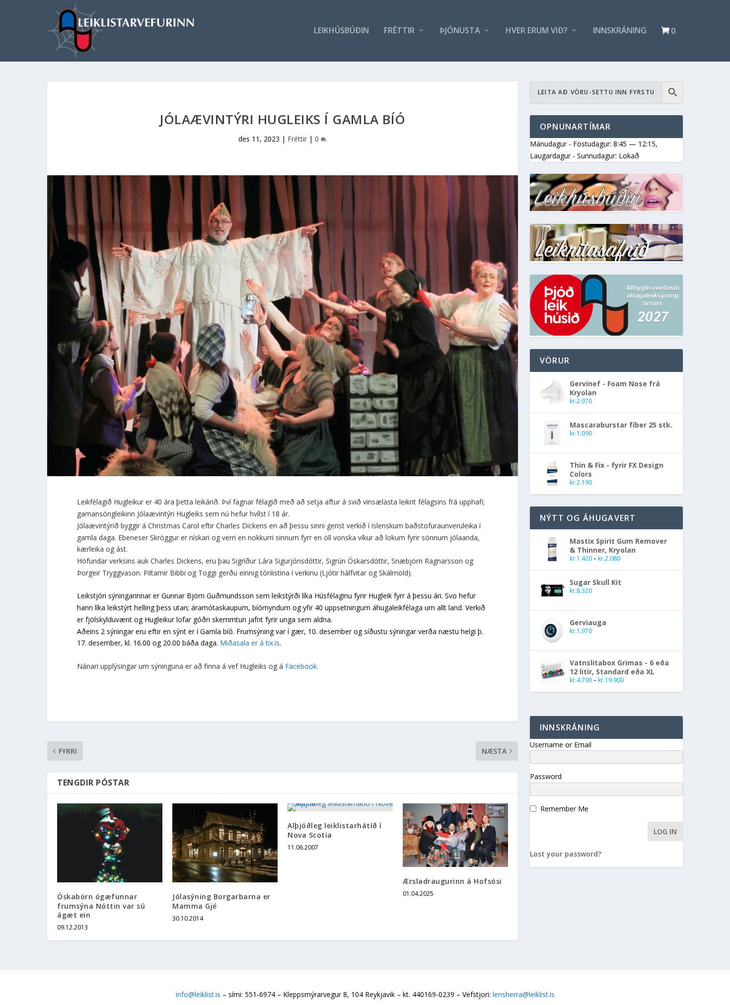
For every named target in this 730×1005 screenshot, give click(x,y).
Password (546, 776)
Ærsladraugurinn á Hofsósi (452, 881)
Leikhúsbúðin (341, 31)
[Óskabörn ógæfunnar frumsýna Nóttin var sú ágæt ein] (109, 842)
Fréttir (399, 31)
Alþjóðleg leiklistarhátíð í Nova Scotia (335, 830)
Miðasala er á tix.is (250, 642)
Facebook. (301, 666)
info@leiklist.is (198, 994)
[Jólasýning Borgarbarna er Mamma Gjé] (225, 842)
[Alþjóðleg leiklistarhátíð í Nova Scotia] (340, 807)
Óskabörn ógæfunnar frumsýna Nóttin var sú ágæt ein (101, 905)
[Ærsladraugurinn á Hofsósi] (455, 834)
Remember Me (564, 808)
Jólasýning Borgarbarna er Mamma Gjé (221, 901)
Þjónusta (460, 31)
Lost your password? (565, 854)
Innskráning (620, 31)
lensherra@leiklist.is (524, 994)
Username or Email (560, 744)
